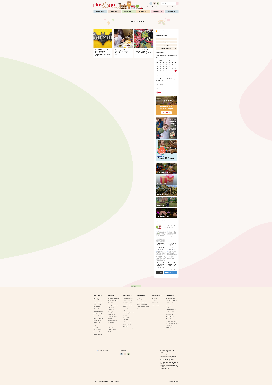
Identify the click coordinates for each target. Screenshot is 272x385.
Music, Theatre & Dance (112, 317)
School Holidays (170, 298)
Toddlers (110, 327)
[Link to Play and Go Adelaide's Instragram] (154, 3)
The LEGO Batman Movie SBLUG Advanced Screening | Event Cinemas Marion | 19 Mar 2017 (103, 53)
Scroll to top (135, 286)
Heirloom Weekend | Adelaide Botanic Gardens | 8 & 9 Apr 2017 (143, 51)
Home (149, 7)
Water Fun (125, 326)
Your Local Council (128, 329)
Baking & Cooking (113, 300)
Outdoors (125, 320)
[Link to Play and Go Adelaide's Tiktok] (158, 3)
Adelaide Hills (97, 304)
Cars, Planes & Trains (143, 306)
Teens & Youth (112, 329)
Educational (111, 307)
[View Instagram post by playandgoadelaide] (165, 241)
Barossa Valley (98, 306)
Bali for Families (98, 334)
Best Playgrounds (127, 303)
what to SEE (143, 12)
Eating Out (111, 309)
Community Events (171, 300)
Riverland (96, 327)
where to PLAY (128, 12)
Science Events (170, 316)
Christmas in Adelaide (169, 326)
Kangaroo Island (98, 318)
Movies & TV (169, 314)
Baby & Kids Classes (113, 298)
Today (166, 39)
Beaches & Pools (127, 300)
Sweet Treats (155, 305)
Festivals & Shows (171, 309)
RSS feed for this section (164, 31)
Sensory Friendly (112, 320)
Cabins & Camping (99, 302)
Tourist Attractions (142, 302)
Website (171, 381)
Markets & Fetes (170, 312)
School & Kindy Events (172, 323)
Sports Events (170, 319)
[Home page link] (118, 5)
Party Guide (155, 298)
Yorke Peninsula (98, 329)
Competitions (166, 7)
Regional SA (97, 325)
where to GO (100, 12)
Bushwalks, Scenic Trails (128, 309)
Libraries (125, 315)
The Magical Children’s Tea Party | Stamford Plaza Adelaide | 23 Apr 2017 (122, 52)
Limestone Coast (98, 320)
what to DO (114, 12)
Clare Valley (97, 309)
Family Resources (113, 312)
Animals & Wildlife (142, 304)
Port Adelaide (97, 322)
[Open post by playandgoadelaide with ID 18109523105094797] (172, 236)
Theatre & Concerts (171, 321)
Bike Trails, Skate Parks (127, 305)
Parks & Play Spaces (128, 322)
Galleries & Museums (143, 309)
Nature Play (126, 317)
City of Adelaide (98, 311)
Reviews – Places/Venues (98, 299)
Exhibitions (169, 305)
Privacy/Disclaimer (114, 381)
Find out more (166, 112)
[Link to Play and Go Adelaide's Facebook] (150, 3)
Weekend (166, 45)
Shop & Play (111, 322)
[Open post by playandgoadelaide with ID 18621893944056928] (172, 256)
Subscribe (175, 7)
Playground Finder (128, 298)
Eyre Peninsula (98, 313)
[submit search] (177, 3)
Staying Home (127, 324)
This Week (166, 42)
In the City (169, 307)
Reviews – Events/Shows (141, 299)
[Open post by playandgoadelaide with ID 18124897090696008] (161, 236)
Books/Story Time (113, 305)
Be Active (110, 303)
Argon (176, 381)
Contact (159, 7)
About (153, 7)
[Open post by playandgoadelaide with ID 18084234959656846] (161, 256)
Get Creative (111, 314)
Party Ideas (155, 300)
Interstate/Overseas (99, 332)
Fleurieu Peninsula (99, 316)
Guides (110, 332)
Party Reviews (155, 303)
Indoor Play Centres (128, 313)
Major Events (169, 303)
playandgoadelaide (160, 232)
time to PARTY (157, 12)
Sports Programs (112, 325)
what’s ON (171, 12)
